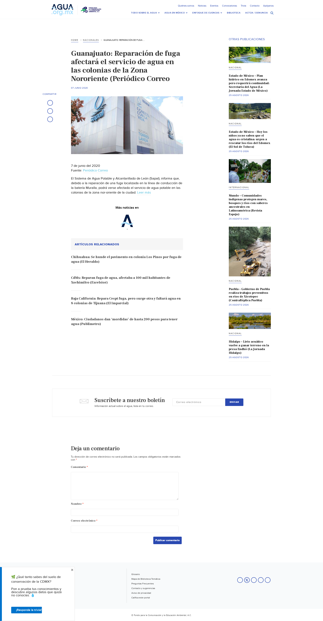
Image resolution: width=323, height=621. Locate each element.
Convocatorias (229, 5)
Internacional (239, 187)
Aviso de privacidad (141, 593)
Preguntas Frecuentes (142, 583)
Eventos (214, 5)
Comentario (79, 467)
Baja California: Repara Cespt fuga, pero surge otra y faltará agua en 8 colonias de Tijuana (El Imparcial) (126, 300)
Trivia (243, 5)
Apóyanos (268, 5)
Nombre (77, 504)
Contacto (254, 5)
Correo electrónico (84, 520)
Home (74, 40)
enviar (234, 402)
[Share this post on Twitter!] (50, 111)
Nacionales (91, 40)
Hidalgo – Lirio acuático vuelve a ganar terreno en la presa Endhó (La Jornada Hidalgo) (249, 347)
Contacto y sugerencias (143, 588)
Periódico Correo (95, 170)
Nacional (235, 67)
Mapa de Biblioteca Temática (145, 579)
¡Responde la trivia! (29, 610)
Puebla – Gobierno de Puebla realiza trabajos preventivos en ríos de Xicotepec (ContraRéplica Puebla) (249, 294)
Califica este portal (140, 597)
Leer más (144, 192)
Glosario (135, 574)
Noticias (202, 5)
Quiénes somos (186, 5)
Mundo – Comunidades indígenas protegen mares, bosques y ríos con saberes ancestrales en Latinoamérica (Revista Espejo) (248, 205)
